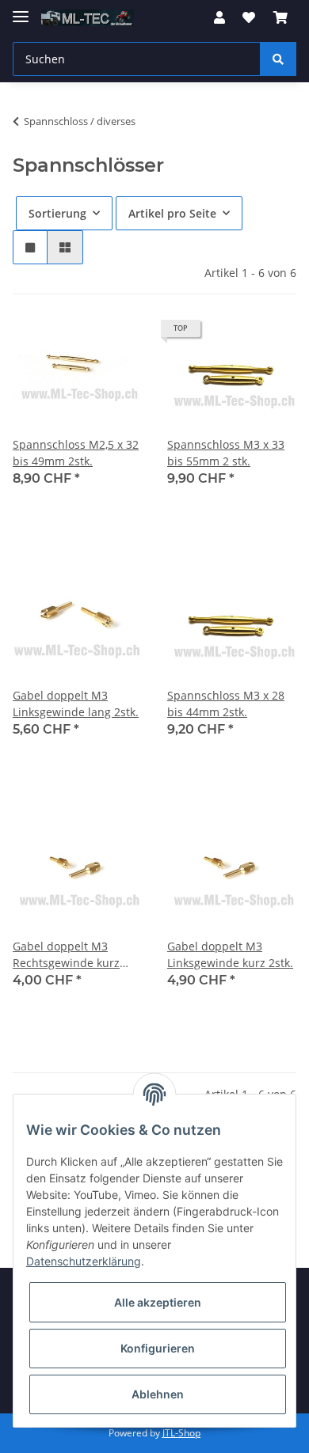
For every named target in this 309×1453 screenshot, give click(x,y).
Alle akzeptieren (157, 1302)
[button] (219, 17)
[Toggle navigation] (21, 10)
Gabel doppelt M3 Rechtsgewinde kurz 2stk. (66, 955)
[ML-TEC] (87, 18)
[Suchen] (278, 59)
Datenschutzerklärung (83, 1261)
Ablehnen (158, 1394)
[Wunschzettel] (249, 17)
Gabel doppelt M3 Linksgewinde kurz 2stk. (230, 954)
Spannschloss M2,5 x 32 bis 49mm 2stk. (76, 453)
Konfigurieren (157, 1348)
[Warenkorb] (280, 17)
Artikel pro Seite (172, 213)
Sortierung (57, 213)
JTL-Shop (181, 1433)
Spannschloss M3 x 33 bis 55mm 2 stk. (225, 453)
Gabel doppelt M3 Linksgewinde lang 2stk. (76, 703)
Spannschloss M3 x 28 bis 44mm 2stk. (225, 703)
